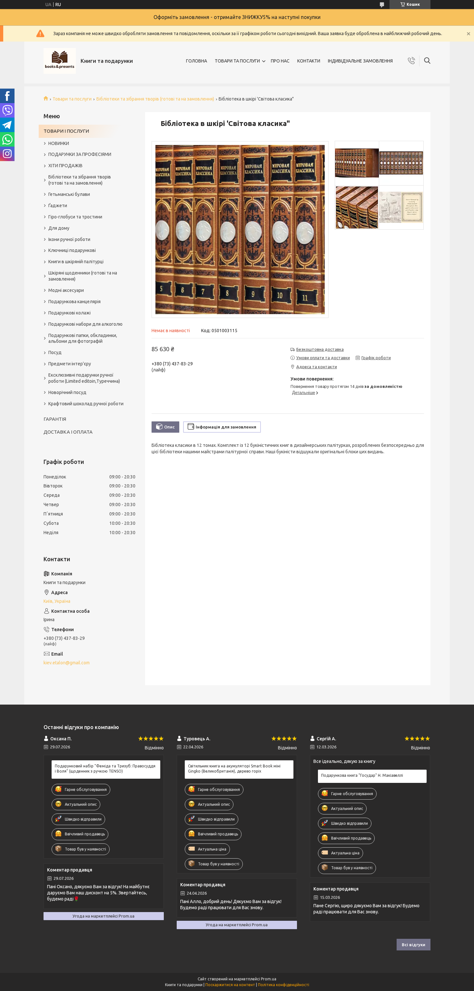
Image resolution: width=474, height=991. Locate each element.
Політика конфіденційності (283, 985)
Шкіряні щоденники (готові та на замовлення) (82, 276)
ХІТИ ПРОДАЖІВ (65, 165)
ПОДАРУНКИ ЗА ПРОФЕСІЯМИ (79, 154)
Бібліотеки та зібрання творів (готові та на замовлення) (155, 98)
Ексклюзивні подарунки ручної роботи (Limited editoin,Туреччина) (84, 378)
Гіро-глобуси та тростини (75, 216)
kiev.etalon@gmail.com (67, 662)
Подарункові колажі (69, 312)
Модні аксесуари (66, 290)
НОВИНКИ (58, 143)
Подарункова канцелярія (74, 301)
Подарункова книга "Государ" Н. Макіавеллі (362, 775)
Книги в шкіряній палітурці (76, 261)
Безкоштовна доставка (320, 349)
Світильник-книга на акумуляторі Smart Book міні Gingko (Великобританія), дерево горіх (234, 768)
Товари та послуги (72, 98)
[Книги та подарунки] (60, 61)
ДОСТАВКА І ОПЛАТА (68, 432)
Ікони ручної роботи (69, 239)
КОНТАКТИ (308, 60)
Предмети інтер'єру (69, 363)
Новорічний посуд (67, 392)
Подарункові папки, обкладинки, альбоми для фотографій (82, 338)
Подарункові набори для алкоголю (85, 324)
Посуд (55, 352)
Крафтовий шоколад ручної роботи (85, 403)
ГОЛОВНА (196, 60)
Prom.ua (268, 979)
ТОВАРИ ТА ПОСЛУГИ (237, 60)
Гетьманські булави (69, 194)
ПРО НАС (280, 60)
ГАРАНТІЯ (55, 419)
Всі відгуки (413, 944)
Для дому (58, 228)
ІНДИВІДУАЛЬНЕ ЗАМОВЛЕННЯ (360, 60)
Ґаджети (57, 205)
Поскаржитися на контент (230, 985)
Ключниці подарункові (72, 250)
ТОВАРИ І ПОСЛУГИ (66, 131)
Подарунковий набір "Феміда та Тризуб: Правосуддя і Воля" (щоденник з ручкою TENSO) (105, 768)
